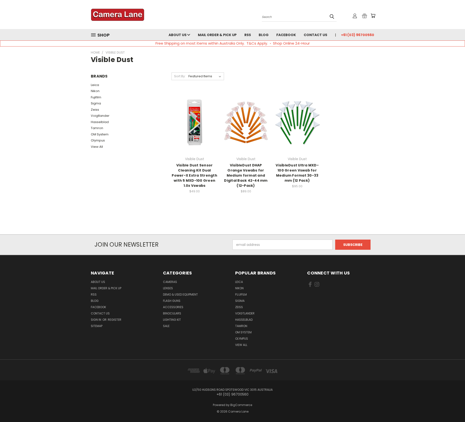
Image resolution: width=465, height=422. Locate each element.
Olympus (98, 140)
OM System (99, 134)
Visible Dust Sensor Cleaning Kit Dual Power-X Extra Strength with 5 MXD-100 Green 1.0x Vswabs (194, 175)
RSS (247, 34)
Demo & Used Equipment (180, 294)
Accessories (173, 307)
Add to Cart (194, 131)
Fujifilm (96, 97)
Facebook (286, 34)
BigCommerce (241, 405)
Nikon (95, 91)
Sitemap (96, 326)
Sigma (96, 103)
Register (114, 320)
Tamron (97, 128)
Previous (452, 407)
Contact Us (315, 34)
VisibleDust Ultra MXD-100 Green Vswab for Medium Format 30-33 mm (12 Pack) (297, 173)
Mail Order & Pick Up (217, 34)
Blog (264, 34)
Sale (166, 326)
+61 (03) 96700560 (357, 34)
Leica (95, 85)
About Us (178, 34)
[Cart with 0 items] (373, 15)
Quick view (194, 112)
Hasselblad (100, 122)
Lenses (168, 288)
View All (97, 146)
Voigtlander (100, 115)
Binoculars (172, 313)
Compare (193, 122)
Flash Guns (171, 301)
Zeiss (95, 109)
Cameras (170, 282)
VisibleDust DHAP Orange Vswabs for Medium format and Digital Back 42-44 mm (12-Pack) (245, 175)
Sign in (96, 320)
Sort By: (180, 76)
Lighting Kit (172, 320)
